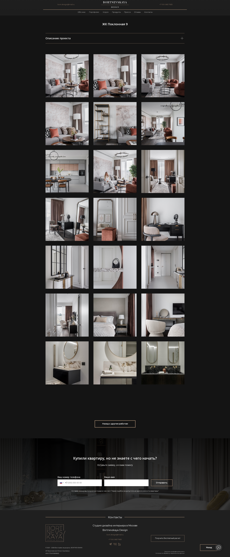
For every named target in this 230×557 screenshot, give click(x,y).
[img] (115, 4)
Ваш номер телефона (69, 477)
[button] (167, 538)
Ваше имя (109, 477)
